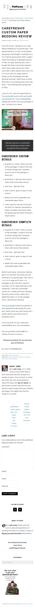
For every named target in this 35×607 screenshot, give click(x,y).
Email (4, 479)
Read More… (27, 533)
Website (5, 486)
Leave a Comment (24, 40)
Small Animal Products (13, 355)
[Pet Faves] (17, 12)
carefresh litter (21, 357)
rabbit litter (14, 358)
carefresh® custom (11, 96)
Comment (6, 447)
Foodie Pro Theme (27, 603)
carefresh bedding (13, 357)
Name (4, 471)
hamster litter (8, 358)
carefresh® (9, 306)
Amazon (19, 334)
